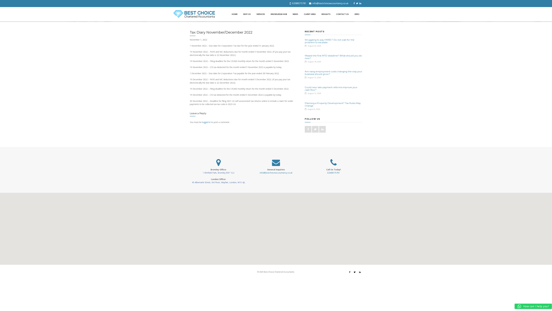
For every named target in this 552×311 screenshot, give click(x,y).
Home (234, 14)
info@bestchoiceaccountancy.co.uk (330, 3)
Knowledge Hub (279, 14)
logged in (206, 122)
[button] (276, 227)
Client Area (310, 14)
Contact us (342, 14)
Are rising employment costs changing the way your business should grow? (333, 72)
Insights (325, 14)
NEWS (295, 14)
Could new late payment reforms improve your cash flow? (331, 88)
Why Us (247, 14)
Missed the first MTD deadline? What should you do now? (333, 57)
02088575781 (299, 3)
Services (260, 14)
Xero (356, 14)
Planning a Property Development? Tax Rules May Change (333, 104)
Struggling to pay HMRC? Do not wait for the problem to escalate (329, 41)
